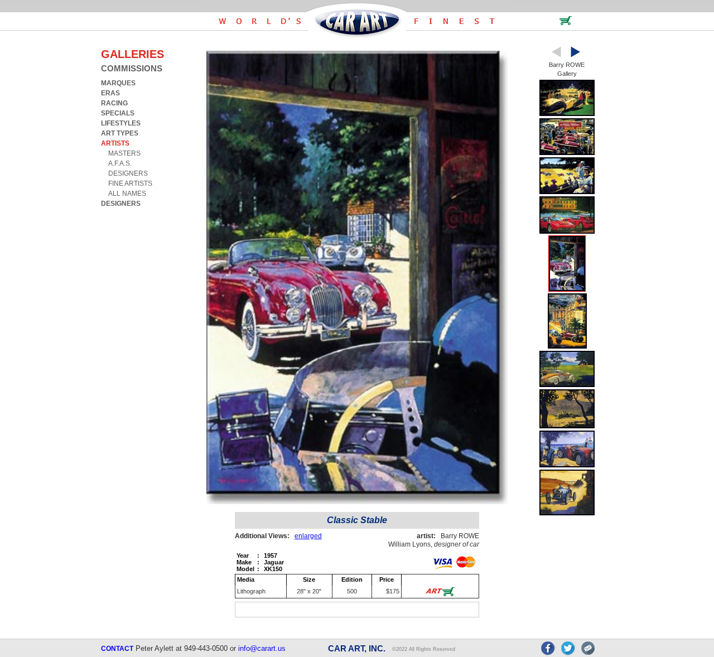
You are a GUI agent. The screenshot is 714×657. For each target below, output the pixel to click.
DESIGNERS (128, 173)
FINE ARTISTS (130, 183)
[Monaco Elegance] (567, 114)
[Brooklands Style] (567, 192)
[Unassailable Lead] (567, 513)
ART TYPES (119, 133)
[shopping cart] (565, 23)
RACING (114, 103)
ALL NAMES (127, 193)
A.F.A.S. (120, 163)
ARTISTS (115, 143)
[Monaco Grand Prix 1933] (567, 346)
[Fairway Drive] (567, 385)
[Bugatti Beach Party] (567, 465)
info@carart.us (262, 648)
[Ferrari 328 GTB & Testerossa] (567, 232)
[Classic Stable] (567, 289)
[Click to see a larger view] (357, 501)
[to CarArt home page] (357, 36)
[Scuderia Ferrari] (567, 153)
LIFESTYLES (121, 123)
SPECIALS (117, 113)
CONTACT (117, 649)
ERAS (110, 93)
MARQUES (118, 83)
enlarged (308, 536)
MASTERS (124, 153)
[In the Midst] (567, 426)
